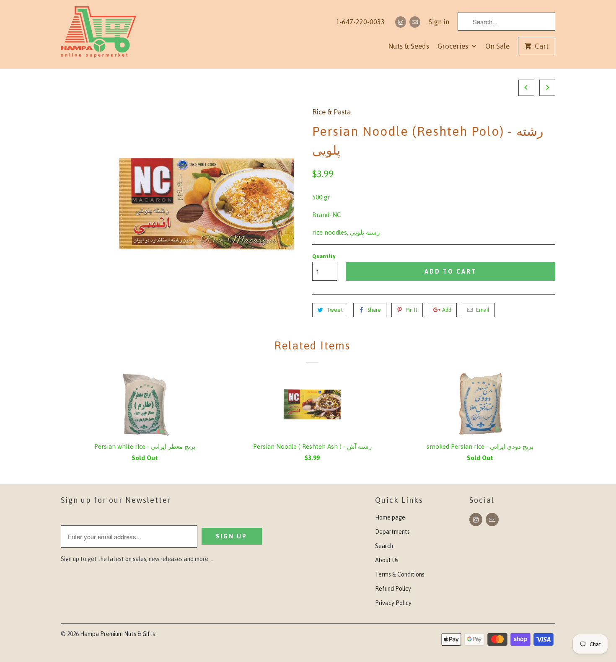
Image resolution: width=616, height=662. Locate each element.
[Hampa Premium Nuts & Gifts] (98, 34)
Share (374, 310)
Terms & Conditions (399, 574)
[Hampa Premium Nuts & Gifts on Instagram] (400, 22)
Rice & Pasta (331, 112)
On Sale (497, 46)
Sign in (439, 22)
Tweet (334, 310)
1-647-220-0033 (360, 22)
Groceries (453, 46)
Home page (390, 517)
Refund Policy (393, 588)
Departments (392, 531)
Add (446, 310)
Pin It (411, 310)
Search (384, 546)
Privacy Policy (393, 603)
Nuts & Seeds (408, 46)
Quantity (323, 256)
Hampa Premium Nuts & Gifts (117, 634)
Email (482, 310)
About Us (387, 560)
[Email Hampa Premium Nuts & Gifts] (414, 22)
